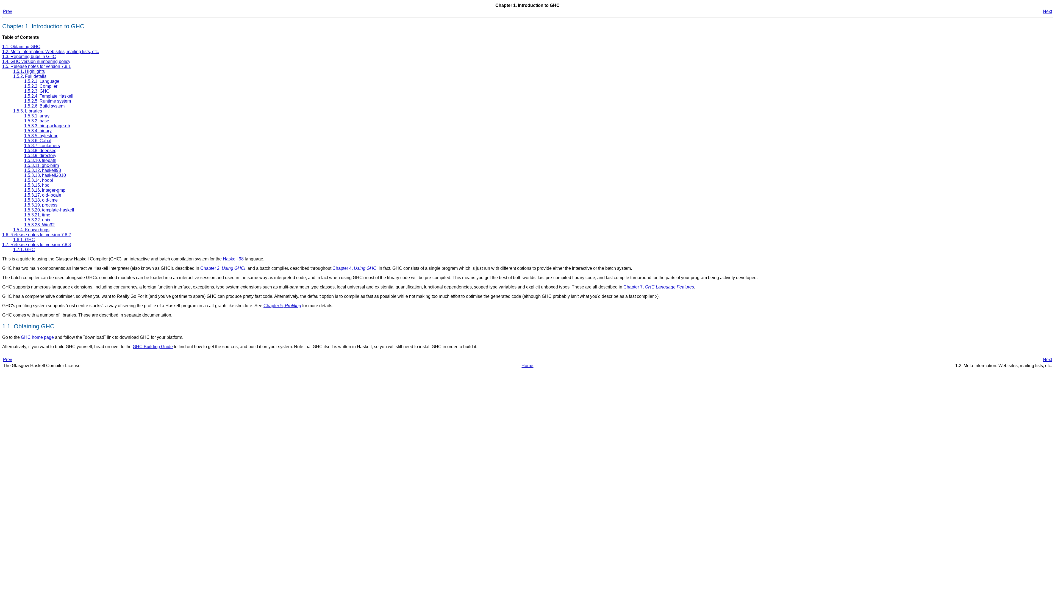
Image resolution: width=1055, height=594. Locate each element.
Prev (7, 11)
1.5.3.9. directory (40, 155)
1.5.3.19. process (40, 205)
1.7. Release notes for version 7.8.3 (36, 244)
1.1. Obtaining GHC (21, 46)
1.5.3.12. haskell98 (42, 170)
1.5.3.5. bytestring (41, 135)
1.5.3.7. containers (42, 145)
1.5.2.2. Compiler (40, 86)
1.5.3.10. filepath (40, 160)
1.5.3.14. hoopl (38, 180)
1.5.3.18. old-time (41, 200)
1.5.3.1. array (36, 116)
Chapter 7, (658, 287)
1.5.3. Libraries (27, 111)
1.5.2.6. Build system (44, 106)
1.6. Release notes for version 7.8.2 (36, 234)
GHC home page (37, 337)
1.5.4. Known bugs (31, 229)
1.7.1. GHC (24, 249)
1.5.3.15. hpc (36, 185)
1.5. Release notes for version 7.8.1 (36, 66)
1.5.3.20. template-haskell (49, 210)
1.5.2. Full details (29, 76)
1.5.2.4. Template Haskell (48, 96)
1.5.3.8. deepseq (40, 150)
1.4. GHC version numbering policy (36, 61)
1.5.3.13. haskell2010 (45, 175)
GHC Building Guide (153, 346)
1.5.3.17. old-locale (42, 195)
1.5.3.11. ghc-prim (41, 165)
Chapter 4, (354, 268)
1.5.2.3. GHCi (37, 91)
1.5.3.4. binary (38, 130)
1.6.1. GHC (24, 239)
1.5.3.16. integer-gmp (44, 190)
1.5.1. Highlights (29, 71)
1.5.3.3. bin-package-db (47, 125)
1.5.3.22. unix (37, 220)
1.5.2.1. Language (41, 81)
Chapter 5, (282, 305)
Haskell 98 (233, 259)
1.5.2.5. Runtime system (47, 101)
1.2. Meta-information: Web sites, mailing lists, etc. (50, 51)
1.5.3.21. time (37, 215)
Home (527, 365)
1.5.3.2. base (36, 121)
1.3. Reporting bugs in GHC (29, 56)
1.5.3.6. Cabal (37, 140)
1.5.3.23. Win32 (39, 224)
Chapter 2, (222, 268)
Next (1047, 11)
